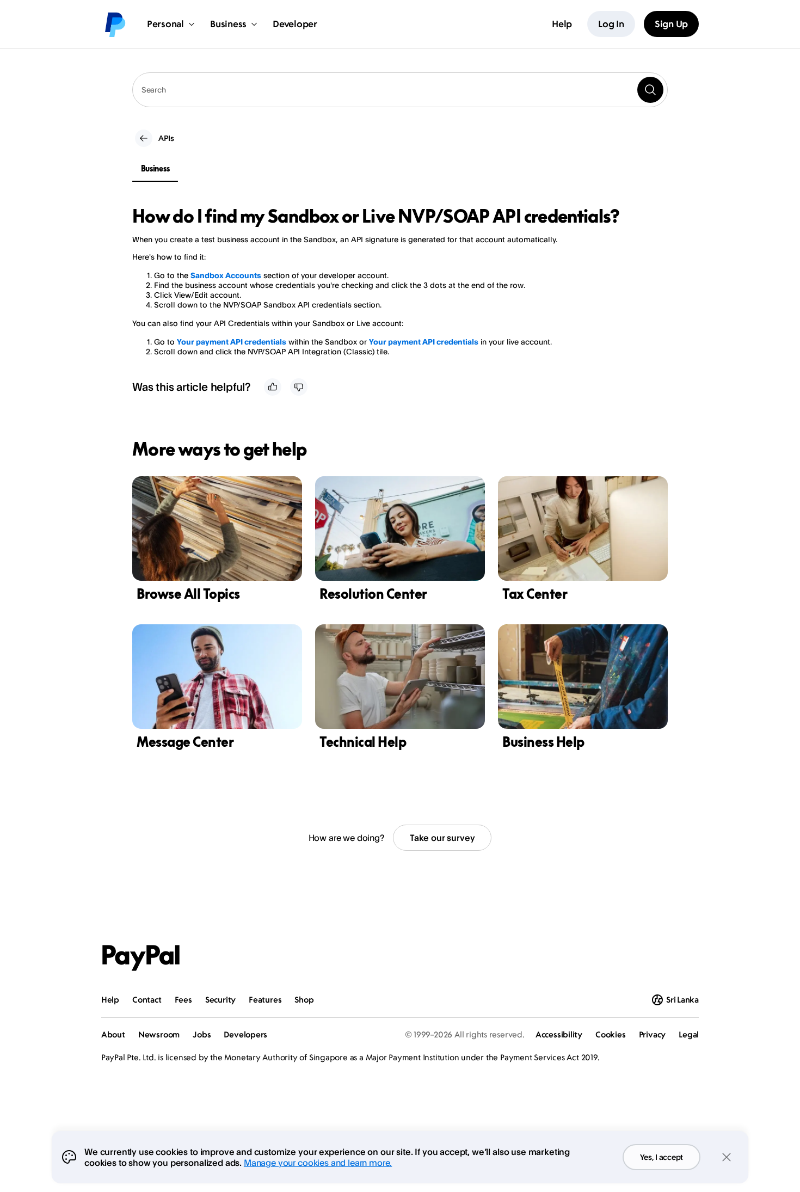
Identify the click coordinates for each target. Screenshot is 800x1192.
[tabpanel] (393, 281)
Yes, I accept (661, 1157)
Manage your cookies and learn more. (318, 1162)
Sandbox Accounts (225, 275)
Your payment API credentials (231, 341)
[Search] (650, 90)
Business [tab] (155, 168)
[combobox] (400, 89)
